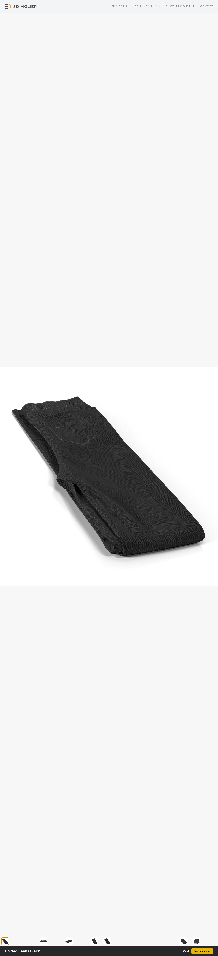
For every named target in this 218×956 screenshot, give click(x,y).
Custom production (180, 6)
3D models (119, 6)
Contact (206, 6)
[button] (7, 941)
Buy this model (202, 951)
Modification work (146, 6)
